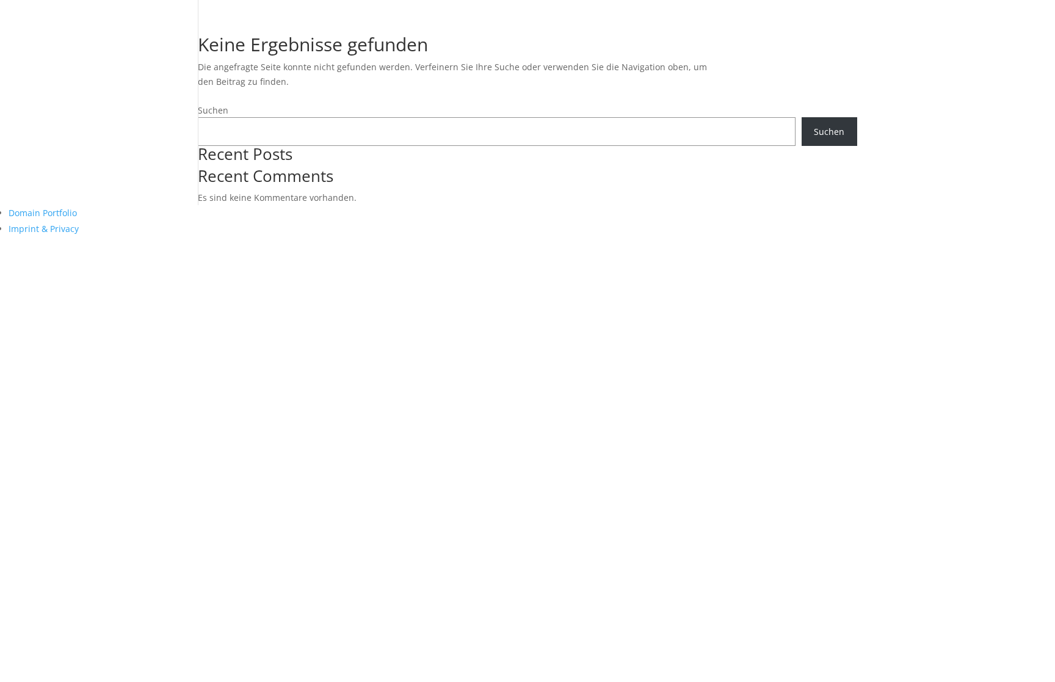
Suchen (213, 110)
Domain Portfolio (43, 213)
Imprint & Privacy (44, 228)
